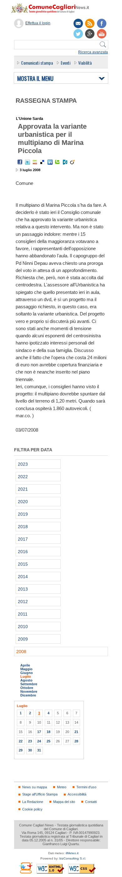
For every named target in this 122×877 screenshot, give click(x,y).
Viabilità (85, 62)
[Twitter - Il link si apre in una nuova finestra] (27, 162)
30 (30, 750)
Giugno (26, 673)
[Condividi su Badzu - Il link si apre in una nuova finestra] (65, 162)
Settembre (28, 684)
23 (30, 741)
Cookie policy (32, 809)
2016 (23, 551)
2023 (23, 464)
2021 (23, 489)
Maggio (26, 669)
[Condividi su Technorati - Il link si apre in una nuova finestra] (57, 162)
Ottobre (26, 688)
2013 (23, 589)
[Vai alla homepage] (53, 8)
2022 (23, 476)
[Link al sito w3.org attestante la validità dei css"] (82, 869)
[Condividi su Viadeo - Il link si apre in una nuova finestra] (72, 162)
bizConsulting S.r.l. (72, 858)
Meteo (61, 787)
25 (48, 741)
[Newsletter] (78, 23)
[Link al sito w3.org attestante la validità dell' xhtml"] (50, 869)
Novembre (28, 691)
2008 (21, 651)
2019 (23, 514)
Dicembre (28, 695)
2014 (23, 576)
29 (21, 750)
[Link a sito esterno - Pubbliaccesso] (25, 868)
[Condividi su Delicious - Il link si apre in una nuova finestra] (42, 162)
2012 (23, 601)
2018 (23, 526)
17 (39, 732)
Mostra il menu (35, 79)
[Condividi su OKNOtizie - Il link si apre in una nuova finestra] (35, 162)
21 (76, 732)
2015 (23, 564)
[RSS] (89, 23)
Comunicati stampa (37, 62)
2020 (23, 501)
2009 (23, 639)
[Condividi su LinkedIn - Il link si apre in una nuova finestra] (50, 162)
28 (76, 741)
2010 (23, 626)
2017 (23, 539)
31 (39, 750)
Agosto (26, 680)
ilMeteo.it (72, 853)
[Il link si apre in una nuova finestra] (101, 23)
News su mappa (34, 787)
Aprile (25, 665)
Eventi (65, 62)
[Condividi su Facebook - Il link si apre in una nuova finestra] (20, 162)
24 (39, 741)
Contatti (91, 802)
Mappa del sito (64, 802)
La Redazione (32, 802)
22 (21, 741)
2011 (23, 614)
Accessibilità (77, 794)
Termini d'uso (86, 787)
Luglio (25, 676)
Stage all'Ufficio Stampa (40, 794)
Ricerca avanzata (93, 52)
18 (48, 732)
